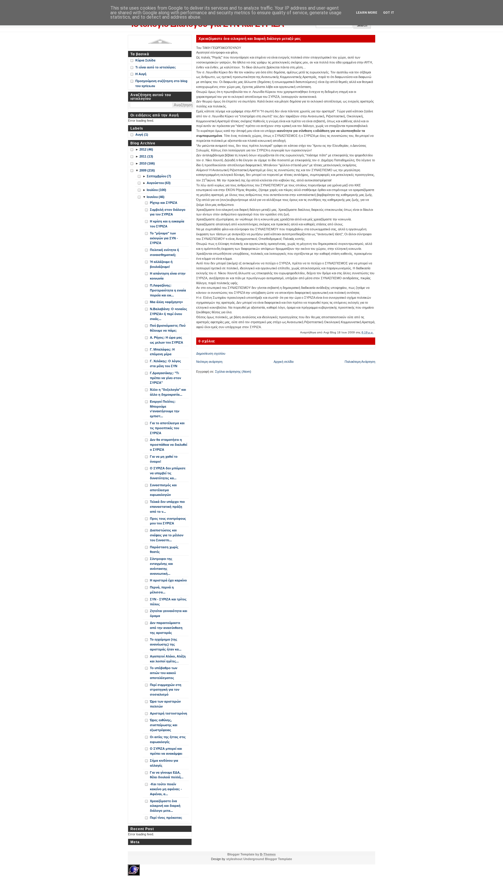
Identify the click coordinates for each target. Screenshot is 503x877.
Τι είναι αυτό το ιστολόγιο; (155, 67)
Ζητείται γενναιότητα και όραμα (168, 613)
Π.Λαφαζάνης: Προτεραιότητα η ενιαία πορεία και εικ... (168, 290)
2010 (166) (147, 163)
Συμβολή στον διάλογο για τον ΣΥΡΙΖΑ (167, 212)
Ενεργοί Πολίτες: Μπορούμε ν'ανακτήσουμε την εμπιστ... (164, 409)
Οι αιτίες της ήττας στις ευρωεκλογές (168, 739)
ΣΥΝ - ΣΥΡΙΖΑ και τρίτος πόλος (168, 601)
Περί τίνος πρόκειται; (166, 817)
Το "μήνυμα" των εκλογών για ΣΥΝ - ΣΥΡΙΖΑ (164, 238)
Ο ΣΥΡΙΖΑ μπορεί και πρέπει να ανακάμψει (166, 751)
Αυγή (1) (141, 134)
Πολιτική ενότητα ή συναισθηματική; (164, 252)
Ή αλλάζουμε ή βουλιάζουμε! (161, 264)
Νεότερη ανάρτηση (209, 361)
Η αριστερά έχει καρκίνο (168, 580)
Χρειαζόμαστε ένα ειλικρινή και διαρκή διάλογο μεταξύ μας (250, 38)
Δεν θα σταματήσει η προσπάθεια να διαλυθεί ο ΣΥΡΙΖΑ (168, 444)
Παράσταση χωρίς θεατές (164, 549)
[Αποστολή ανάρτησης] (374, 332)
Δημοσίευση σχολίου (210, 353)
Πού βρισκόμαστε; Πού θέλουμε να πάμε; (167, 328)
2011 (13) (146, 156)
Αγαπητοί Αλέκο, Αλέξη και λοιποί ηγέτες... (168, 659)
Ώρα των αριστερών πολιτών (165, 704)
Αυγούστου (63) (159, 183)
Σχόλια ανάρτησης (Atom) (233, 371)
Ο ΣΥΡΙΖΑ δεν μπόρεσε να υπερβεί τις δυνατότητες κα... (167, 473)
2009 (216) (147, 170)
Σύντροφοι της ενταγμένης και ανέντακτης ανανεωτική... (161, 566)
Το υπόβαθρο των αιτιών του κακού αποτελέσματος (163, 673)
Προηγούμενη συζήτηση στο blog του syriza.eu (161, 83)
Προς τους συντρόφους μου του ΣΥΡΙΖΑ (168, 521)
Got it (388, 13)
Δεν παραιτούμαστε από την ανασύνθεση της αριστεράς (166, 627)
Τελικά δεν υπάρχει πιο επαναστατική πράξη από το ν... (167, 506)
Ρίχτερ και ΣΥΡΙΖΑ (163, 202)
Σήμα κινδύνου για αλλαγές (164, 763)
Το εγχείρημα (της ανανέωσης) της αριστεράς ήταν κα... (165, 644)
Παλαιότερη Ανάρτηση (360, 361)
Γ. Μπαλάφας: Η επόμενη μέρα (162, 352)
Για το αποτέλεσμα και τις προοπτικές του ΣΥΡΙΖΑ (167, 428)
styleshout (234, 859)
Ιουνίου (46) (155, 197)
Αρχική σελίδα (283, 361)
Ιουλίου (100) (156, 190)
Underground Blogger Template (267, 859)
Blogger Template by (251, 854)
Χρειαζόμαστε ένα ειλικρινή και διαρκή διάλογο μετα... (165, 806)
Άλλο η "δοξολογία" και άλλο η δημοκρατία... (168, 392)
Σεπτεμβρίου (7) (159, 176)
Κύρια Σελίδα (145, 60)
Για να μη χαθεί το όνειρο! (164, 459)
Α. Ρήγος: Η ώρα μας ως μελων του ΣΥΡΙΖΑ (166, 340)
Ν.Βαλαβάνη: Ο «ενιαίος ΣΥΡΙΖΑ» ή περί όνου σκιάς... (168, 314)
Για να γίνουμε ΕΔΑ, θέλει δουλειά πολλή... (166, 775)
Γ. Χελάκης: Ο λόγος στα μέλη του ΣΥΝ (165, 363)
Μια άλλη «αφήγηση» (166, 302)
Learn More (366, 13)
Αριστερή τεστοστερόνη (168, 713)
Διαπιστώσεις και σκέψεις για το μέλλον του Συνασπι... (166, 535)
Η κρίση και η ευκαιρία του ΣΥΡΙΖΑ (167, 224)
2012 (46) (146, 149)
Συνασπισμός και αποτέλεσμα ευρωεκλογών (163, 490)
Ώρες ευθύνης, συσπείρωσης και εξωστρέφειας (163, 725)
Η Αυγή (140, 74)
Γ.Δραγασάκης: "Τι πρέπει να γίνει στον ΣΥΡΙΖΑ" (165, 378)
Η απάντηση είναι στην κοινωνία (167, 276)
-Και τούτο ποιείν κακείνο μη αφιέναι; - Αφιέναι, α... (166, 789)
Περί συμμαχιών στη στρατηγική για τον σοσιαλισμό (165, 689)
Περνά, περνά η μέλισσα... (162, 590)
